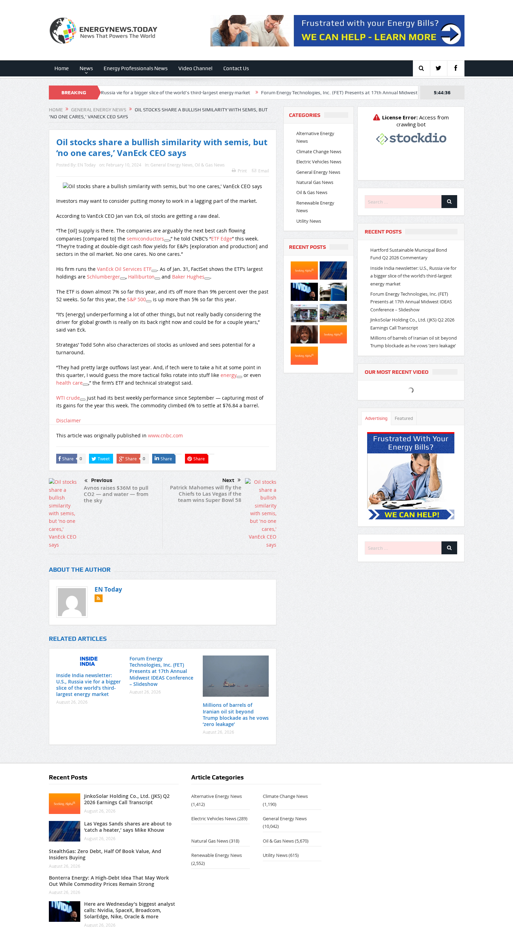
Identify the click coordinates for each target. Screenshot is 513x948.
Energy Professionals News (136, 68)
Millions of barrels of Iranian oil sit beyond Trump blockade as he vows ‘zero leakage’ (236, 714)
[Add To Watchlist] (167, 240)
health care (69, 382)
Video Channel (195, 68)
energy (229, 375)
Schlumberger (103, 276)
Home (61, 68)
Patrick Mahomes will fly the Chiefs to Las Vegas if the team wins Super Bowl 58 (205, 494)
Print (242, 170)
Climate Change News (318, 151)
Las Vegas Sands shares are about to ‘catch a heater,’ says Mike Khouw (128, 826)
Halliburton (141, 276)
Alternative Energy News (216, 796)
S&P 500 (136, 299)
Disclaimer (68, 420)
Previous (101, 480)
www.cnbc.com (165, 435)
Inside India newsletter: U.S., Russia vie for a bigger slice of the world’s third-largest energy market (108, 92)
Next (228, 480)
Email (263, 170)
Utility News (308, 221)
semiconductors (145, 238)
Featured (404, 418)
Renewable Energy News (216, 855)
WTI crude (68, 397)
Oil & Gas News (210, 165)
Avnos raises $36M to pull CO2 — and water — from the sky (116, 494)
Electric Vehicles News (318, 161)
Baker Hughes (188, 276)
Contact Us (236, 68)
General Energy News (171, 165)
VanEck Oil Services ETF (124, 269)
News (86, 68)
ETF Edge (221, 238)
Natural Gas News (314, 182)
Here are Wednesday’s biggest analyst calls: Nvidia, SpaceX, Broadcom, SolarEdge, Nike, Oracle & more (129, 910)
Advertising (376, 418)
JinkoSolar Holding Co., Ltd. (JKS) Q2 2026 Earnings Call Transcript (127, 799)
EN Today (86, 165)
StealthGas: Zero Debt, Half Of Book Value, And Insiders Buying (105, 854)
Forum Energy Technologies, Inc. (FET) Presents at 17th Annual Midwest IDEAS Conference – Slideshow (337, 92)
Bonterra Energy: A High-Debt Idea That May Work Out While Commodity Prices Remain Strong (109, 880)
